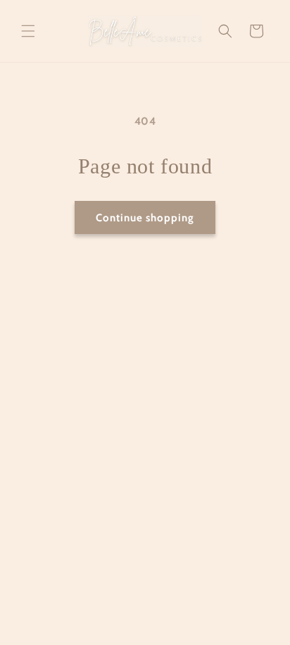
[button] (28, 31)
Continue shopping (145, 217)
